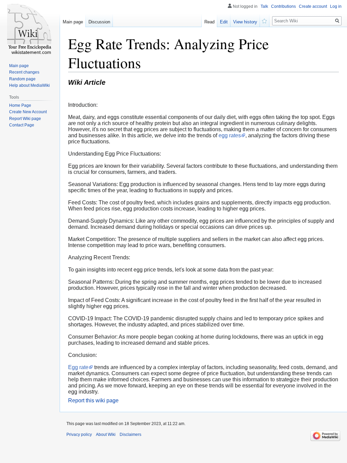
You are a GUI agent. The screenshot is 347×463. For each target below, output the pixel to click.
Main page (73, 21)
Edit (224, 21)
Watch (264, 20)
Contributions (283, 6)
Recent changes (24, 72)
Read (209, 21)
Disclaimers (130, 434)
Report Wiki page (25, 118)
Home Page (20, 105)
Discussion (99, 21)
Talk (264, 6)
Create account (313, 6)
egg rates (230, 135)
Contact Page (21, 125)
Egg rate (78, 367)
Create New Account (28, 111)
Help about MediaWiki (29, 85)
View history (245, 21)
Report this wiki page (93, 400)
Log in (336, 6)
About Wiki (106, 434)
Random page (22, 79)
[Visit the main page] (30, 27)
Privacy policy (79, 434)
